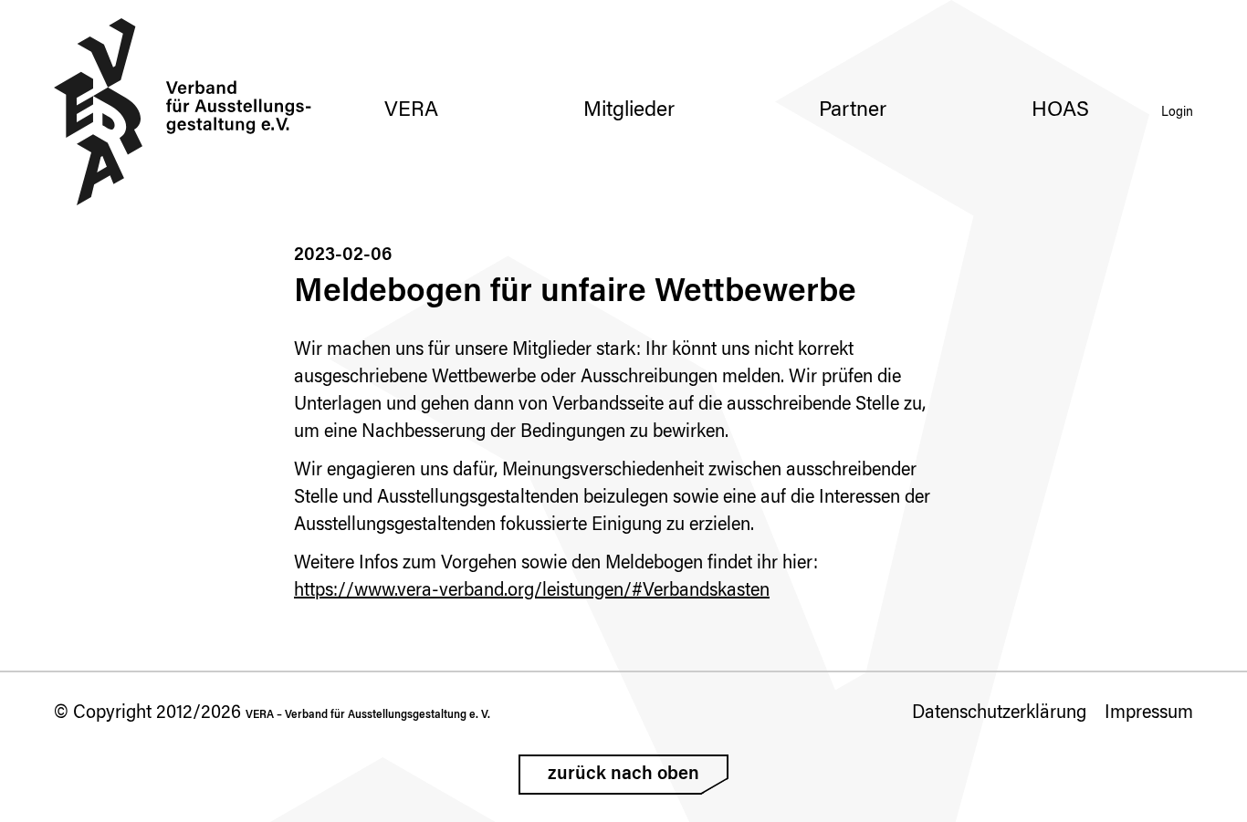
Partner (852, 110)
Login (1177, 113)
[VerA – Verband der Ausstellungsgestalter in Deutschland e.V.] (183, 111)
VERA (411, 110)
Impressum (1149, 713)
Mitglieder (629, 110)
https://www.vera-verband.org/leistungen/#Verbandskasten (532, 591)
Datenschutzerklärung (999, 713)
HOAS (1060, 110)
